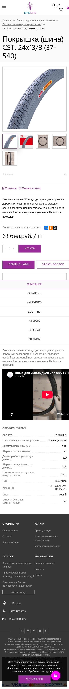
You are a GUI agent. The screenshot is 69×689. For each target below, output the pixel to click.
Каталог (8, 556)
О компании (10, 524)
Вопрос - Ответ (10, 542)
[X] (55, 228)
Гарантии (34, 293)
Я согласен (34, 679)
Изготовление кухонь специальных (46, 538)
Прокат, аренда (42, 530)
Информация (43, 556)
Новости (39, 569)
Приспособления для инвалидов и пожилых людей (18, 574)
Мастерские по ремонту (47, 546)
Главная (6, 20)
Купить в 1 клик (18, 264)
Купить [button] (30, 248)
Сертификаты (10, 530)
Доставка (34, 312)
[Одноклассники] (51, 228)
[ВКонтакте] (46, 228)
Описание (34, 284)
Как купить (34, 302)
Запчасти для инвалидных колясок (36, 20)
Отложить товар (31, 188)
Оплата (34, 321)
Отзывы (34, 339)
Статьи (38, 575)
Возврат (34, 330)
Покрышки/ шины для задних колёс (21, 24)
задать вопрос (53, 264)
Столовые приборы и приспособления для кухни (17, 584)
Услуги (39, 524)
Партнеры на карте (44, 563)
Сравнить (11, 188)
